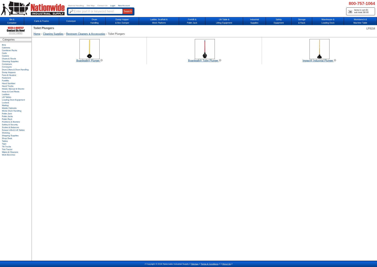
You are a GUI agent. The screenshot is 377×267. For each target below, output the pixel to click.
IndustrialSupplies (254, 21)
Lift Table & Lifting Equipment (224, 21)
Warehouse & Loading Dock (328, 21)
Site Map (91, 6)
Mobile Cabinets (9, 108)
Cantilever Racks (9, 50)
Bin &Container (11, 21)
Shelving (6, 133)
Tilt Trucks (6, 146)
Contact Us (102, 6)
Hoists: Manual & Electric (13, 89)
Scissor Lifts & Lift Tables (13, 130)
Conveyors (7, 67)
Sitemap (195, 264)
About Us (226, 264)
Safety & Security (10, 124)
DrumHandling (94, 21)
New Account (124, 6)
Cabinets (6, 48)
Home (37, 33)
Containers (7, 64)
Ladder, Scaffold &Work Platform (158, 21)
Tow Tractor (7, 149)
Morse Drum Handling (11, 111)
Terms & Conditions (209, 264)
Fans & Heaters (9, 75)
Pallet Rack (7, 119)
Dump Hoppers (9, 72)
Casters (5, 56)
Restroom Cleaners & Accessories (85, 33)
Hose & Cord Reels (10, 92)
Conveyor (71, 21)
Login (112, 6)
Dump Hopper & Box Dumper (122, 21)
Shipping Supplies (10, 135)
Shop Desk (7, 138)
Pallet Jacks (7, 116)
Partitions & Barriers (11, 122)
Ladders (5, 94)
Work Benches (8, 155)
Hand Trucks (7, 86)
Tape (4, 144)
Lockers (5, 102)
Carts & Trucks (41, 21)
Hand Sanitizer (8, 83)
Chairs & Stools (9, 59)
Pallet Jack (7, 113)
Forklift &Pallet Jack (192, 21)
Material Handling (76, 6)
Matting (5, 105)
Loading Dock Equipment (13, 100)
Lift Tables (6, 97)
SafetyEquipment (279, 21)
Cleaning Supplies (53, 33)
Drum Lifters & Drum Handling (15, 70)
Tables (5, 141)
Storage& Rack (302, 21)
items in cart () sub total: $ (361, 11)
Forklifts (5, 81)
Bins (4, 45)
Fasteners (6, 78)
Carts (4, 53)
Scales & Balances (10, 127)
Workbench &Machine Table (360, 21)
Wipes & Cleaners (10, 152)
